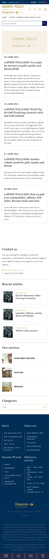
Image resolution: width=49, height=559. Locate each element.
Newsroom (9, 468)
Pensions (18, 386)
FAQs (6, 472)
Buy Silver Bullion (13, 437)
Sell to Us (9, 444)
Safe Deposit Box (35, 433)
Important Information (10, 482)
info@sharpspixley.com (14, 269)
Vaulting (18, 372)
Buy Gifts (8, 440)
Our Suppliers (33, 450)
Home (4, 17)
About (7, 464)
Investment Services (24, 358)
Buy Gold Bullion (13, 433)
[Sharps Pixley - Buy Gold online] (13, 9)
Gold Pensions (34, 446)
